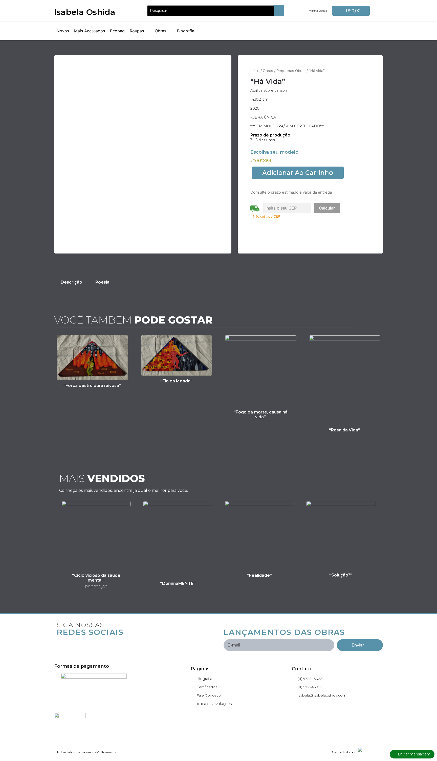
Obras (268, 70)
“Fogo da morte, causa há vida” (261, 414)
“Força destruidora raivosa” (92, 385)
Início (254, 70)
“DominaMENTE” (177, 583)
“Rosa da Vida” (344, 430)
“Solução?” (340, 575)
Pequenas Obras (290, 70)
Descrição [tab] (71, 282)
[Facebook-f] (60, 643)
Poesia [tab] (102, 282)
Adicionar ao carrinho (297, 172)
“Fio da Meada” (176, 381)
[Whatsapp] (85, 643)
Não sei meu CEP (266, 216)
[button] (139, 31)
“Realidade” (259, 575)
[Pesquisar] (212, 10)
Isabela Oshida (84, 12)
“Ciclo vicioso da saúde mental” (96, 578)
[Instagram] (72, 643)
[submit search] (279, 10)
